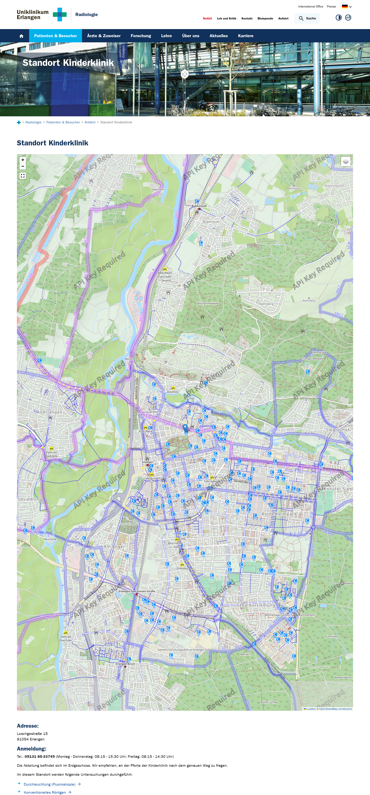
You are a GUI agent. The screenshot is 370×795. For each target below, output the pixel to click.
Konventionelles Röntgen (45, 792)
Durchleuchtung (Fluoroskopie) (49, 784)
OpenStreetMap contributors (335, 709)
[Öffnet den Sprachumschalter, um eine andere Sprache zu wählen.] (345, 7)
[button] (185, 428)
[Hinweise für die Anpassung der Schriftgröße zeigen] (348, 18)
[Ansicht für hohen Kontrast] (339, 18)
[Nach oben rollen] (362, 786)
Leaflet (310, 709)
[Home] (21, 35)
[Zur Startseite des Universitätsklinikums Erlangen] (42, 14)
